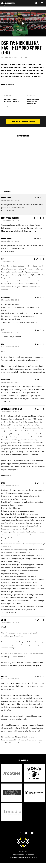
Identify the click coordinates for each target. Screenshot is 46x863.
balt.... (20, 337)
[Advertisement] (23, 162)
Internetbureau (26, 858)
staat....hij (12, 740)
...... (2, 337)
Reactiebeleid (30, 855)
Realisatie (13, 858)
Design (19, 858)
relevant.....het (36, 683)
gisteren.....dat (33, 704)
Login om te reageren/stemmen (23, 121)
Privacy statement (18, 855)
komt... (35, 452)
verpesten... (35, 455)
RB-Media (34, 858)
